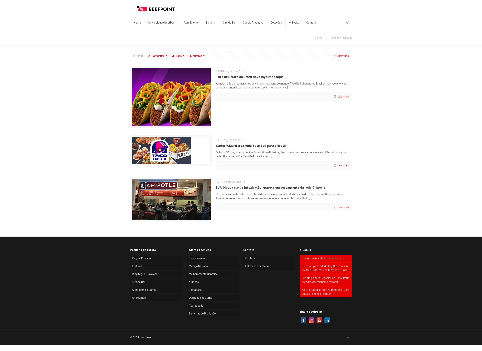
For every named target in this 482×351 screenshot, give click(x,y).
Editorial (137, 266)
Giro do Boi (138, 281)
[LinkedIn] (327, 320)
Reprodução (196, 305)
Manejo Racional (198, 266)
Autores (197, 55)
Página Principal (141, 258)
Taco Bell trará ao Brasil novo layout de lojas (249, 77)
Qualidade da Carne (200, 297)
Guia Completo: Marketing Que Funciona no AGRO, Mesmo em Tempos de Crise (325, 268)
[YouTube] (319, 320)
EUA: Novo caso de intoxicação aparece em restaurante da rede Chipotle (270, 187)
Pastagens (195, 289)
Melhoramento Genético (203, 274)
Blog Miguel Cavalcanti (145, 274)
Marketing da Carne (144, 289)
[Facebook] (303, 320)
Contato (250, 258)
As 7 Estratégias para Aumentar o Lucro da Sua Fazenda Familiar (325, 291)
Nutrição (194, 281)
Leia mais (343, 96)
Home (319, 37)
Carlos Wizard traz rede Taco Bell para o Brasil (251, 146)
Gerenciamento (198, 258)
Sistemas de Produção (202, 313)
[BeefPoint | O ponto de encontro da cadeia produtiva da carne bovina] (155, 8)
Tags (179, 55)
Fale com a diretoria (257, 266)
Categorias (158, 55)
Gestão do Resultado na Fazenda (321, 258)
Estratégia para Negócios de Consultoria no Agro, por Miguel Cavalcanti (325, 279)
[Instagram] (311, 320)
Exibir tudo (342, 55)
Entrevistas (139, 297)
